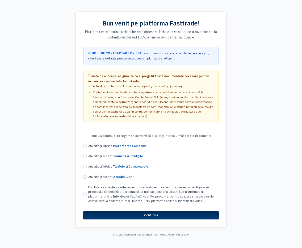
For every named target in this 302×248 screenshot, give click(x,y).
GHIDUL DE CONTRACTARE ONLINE (115, 53)
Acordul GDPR (123, 177)
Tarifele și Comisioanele (130, 166)
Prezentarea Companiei (130, 146)
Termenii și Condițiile (128, 156)
